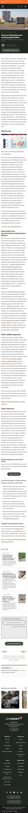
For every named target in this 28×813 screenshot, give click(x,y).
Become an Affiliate (7, 751)
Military (6, 656)
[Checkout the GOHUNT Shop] (21, 6)
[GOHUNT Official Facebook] (7, 792)
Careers (7, 742)
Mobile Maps (20, 769)
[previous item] (23, 688)
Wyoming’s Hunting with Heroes (13, 267)
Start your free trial (14, 474)
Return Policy (7, 763)
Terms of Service (9, 811)
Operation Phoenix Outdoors (16, 292)
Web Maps (20, 772)
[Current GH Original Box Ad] (10, 700)
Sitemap (15, 811)
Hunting (15, 658)
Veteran (21, 658)
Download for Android (15, 801)
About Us (7, 736)
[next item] (26, 688)
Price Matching (7, 769)
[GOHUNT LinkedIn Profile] (21, 792)
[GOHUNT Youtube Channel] (14, 792)
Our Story (7, 739)
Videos (20, 748)
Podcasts (21, 751)
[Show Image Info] (26, 28)
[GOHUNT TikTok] (18, 792)
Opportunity (7, 658)
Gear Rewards (20, 763)
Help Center (20, 760)
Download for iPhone (14, 797)
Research (21, 656)
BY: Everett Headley (11, 46)
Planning (14, 656)
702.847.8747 (14, 722)
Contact (7, 748)
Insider (14, 32)
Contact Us (14, 729)
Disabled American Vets (12, 518)
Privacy (3, 811)
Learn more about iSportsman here (11, 226)
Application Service (20, 742)
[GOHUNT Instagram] (10, 792)
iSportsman (7, 154)
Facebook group (6, 304)
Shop (7, 760)
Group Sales (7, 781)
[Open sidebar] (25, 6)
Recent (2, 32)
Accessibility (7, 784)
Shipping (7, 766)
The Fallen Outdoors (13, 438)
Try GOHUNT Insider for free (10, 50)
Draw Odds (21, 766)
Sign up (21, 670)
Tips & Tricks (9, 32)
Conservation (7, 745)
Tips (11, 660)
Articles (21, 745)
